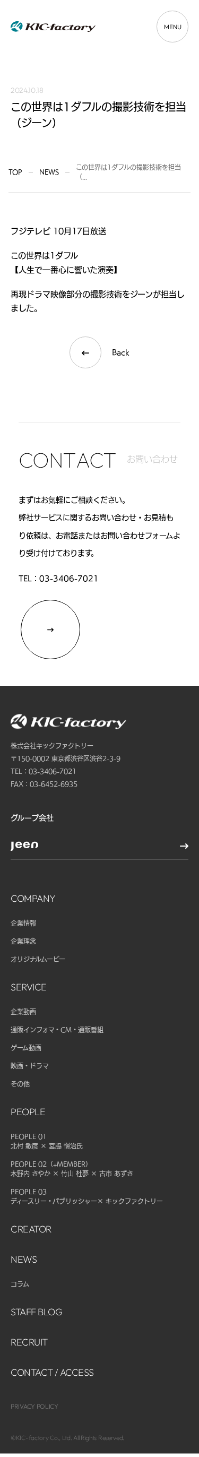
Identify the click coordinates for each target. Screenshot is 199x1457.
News (49, 172)
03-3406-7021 (69, 578)
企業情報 (23, 923)
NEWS (24, 1259)
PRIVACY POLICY (34, 1406)
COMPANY (33, 898)
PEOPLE (28, 1112)
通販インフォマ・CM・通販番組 (57, 1030)
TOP (15, 172)
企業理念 (23, 941)
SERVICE (29, 987)
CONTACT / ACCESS (52, 1372)
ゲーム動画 (26, 1048)
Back (120, 352)
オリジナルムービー (38, 959)
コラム (20, 1284)
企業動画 (23, 1011)
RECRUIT (29, 1342)
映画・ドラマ (30, 1066)
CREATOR (31, 1229)
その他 (20, 1084)
